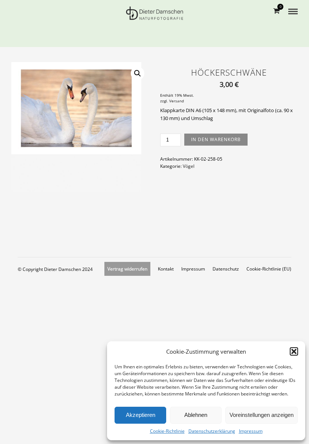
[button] (294, 351)
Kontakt (166, 269)
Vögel (188, 166)
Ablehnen (195, 415)
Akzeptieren (140, 415)
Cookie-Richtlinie (167, 431)
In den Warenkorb (216, 139)
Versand (176, 101)
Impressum (251, 431)
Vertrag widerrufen (127, 269)
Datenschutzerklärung (211, 431)
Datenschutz (226, 269)
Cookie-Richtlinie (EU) (268, 269)
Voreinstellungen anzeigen (261, 415)
